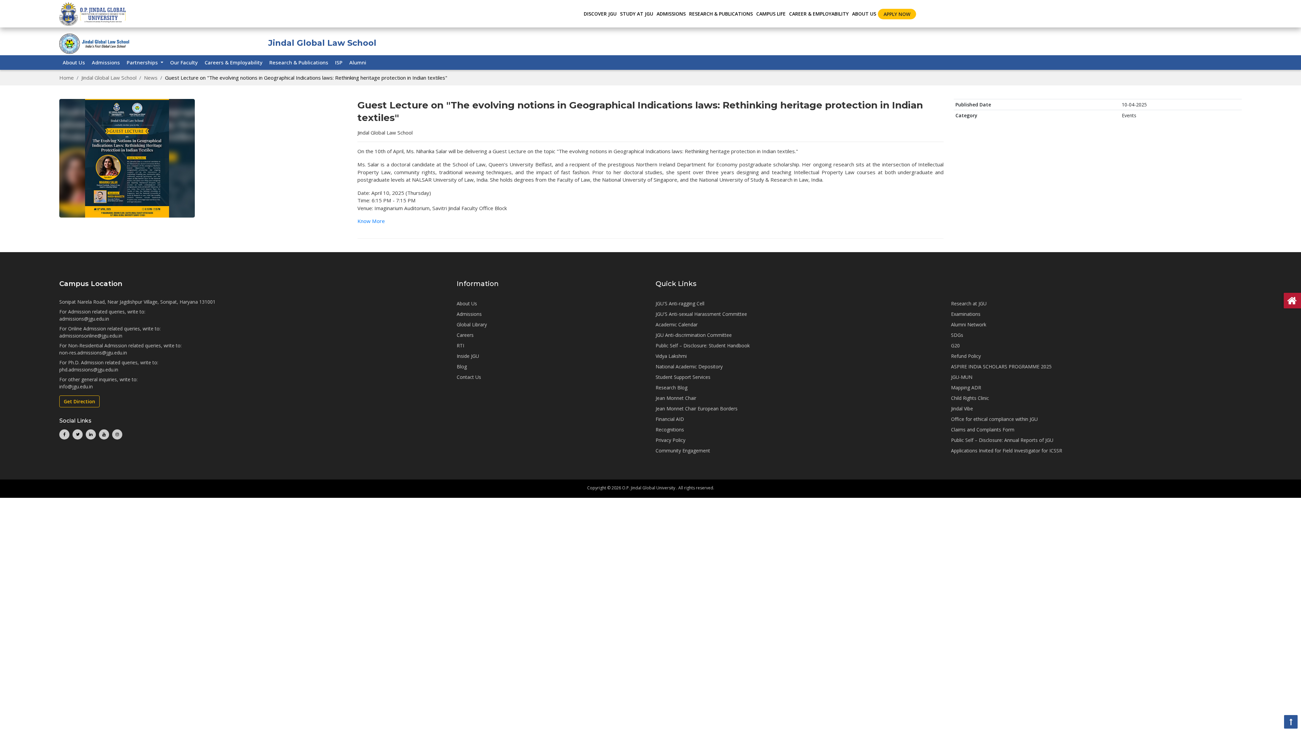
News (151, 77)
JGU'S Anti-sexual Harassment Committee (701, 314)
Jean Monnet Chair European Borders (697, 408)
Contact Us (469, 377)
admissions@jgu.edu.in (84, 319)
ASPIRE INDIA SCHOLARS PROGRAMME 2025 (1001, 366)
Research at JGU (969, 303)
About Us (864, 14)
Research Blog (671, 387)
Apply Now (897, 14)
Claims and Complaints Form (982, 429)
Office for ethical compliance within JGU (994, 419)
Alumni (357, 62)
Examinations (965, 314)
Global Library (472, 324)
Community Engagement (683, 450)
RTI (460, 345)
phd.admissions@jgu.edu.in (88, 369)
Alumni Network (968, 324)
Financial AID (670, 419)
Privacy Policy (670, 440)
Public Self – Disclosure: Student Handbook (703, 345)
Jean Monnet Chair (676, 398)
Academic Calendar (677, 324)
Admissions (106, 62)
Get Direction (79, 401)
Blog (462, 366)
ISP (339, 62)
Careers (465, 335)
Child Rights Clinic (970, 398)
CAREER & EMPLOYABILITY (819, 14)
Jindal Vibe (962, 408)
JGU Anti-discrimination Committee (694, 335)
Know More (371, 221)
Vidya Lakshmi (671, 356)
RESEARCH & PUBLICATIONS (721, 14)
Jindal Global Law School (109, 77)
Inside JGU (468, 356)
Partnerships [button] (143, 62)
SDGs (957, 335)
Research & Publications (298, 62)
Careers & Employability (234, 62)
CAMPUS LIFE (771, 14)
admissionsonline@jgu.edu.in (90, 335)
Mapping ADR (966, 387)
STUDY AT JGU (636, 14)
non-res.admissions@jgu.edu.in (93, 352)
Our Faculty (184, 62)
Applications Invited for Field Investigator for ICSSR (1006, 450)
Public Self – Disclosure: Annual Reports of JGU (1002, 440)
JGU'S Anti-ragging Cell (680, 303)
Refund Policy (966, 356)
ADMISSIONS (671, 14)
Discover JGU (600, 14)
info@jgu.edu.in (76, 386)
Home (66, 77)
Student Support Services (683, 377)
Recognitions (670, 429)
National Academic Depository (689, 366)
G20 (955, 345)
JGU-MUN (961, 377)
